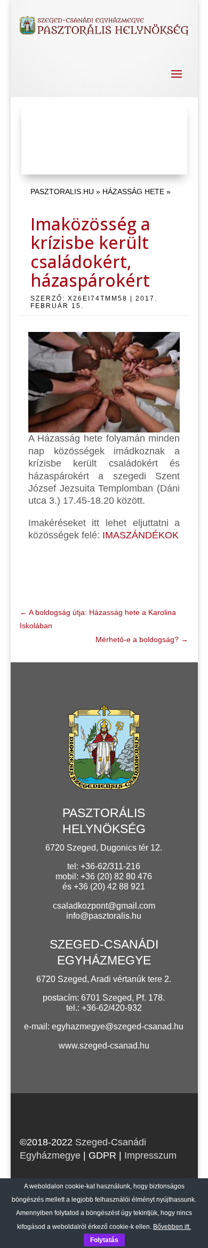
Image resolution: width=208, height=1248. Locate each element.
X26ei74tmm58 (97, 298)
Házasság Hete (133, 191)
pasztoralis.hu (62, 191)
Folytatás (104, 1240)
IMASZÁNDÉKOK (140, 535)
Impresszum (150, 1155)
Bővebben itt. (172, 1226)
